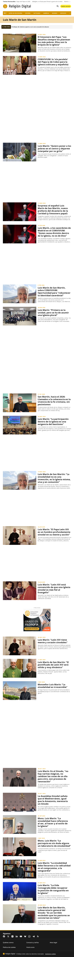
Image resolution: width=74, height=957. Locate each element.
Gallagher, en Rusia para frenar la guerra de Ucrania (47, 1)
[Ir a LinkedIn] (17, 936)
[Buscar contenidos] (57, 6)
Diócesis (63, 13)
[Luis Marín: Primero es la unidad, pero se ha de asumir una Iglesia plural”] (19, 316)
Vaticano (36, 13)
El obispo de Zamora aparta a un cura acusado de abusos (30, 27)
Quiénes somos (8, 943)
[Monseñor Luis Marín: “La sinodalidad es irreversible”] (19, 690)
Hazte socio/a (65, 6)
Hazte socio (30, 947)
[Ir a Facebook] (4, 936)
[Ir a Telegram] (34, 936)
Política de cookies (9, 947)
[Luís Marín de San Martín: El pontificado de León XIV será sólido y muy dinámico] (19, 668)
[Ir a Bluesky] (25, 936)
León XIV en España (15, 13)
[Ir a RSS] (38, 936)
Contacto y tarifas (32, 943)
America (46, 13)
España (27, 13)
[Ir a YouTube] (21, 936)
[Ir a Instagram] (12, 936)
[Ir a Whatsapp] (29, 936)
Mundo (54, 13)
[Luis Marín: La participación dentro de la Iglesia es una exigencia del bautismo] (19, 425)
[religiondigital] (9, 953)
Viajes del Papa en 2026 (23, 1)
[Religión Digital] (17, 6)
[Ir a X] (8, 936)
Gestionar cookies (50, 954)
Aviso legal (53, 943)
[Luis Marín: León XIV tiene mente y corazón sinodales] (19, 646)
